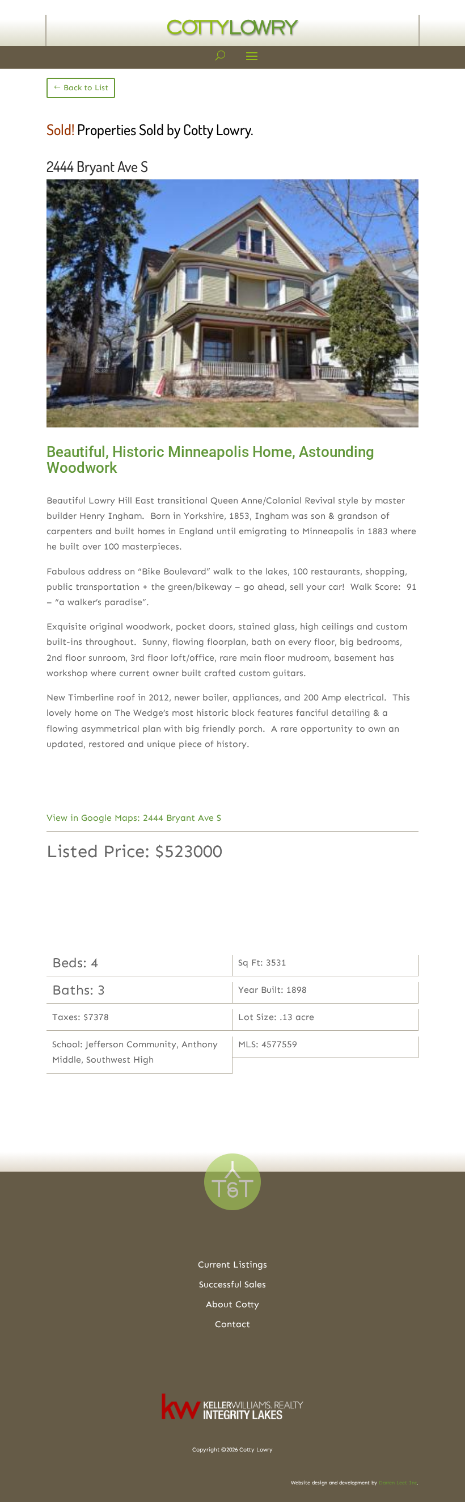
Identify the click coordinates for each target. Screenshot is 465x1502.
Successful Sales (232, 1284)
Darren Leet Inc (398, 1483)
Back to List (86, 88)
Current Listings (232, 1264)
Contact (232, 1324)
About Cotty (232, 1304)
